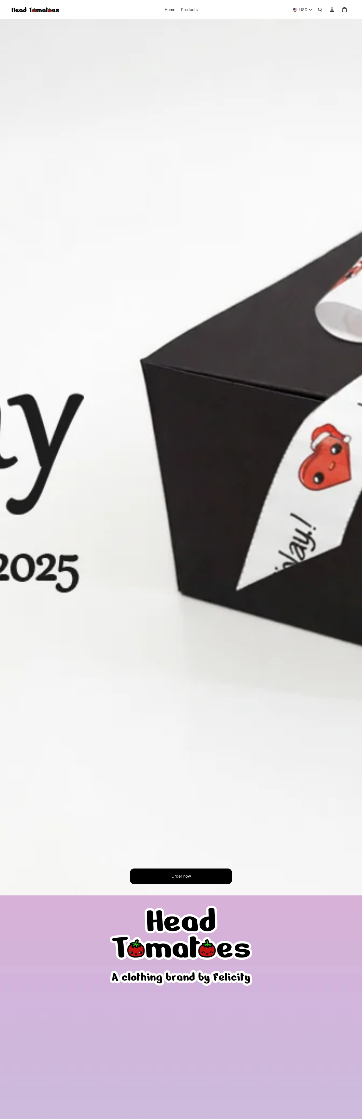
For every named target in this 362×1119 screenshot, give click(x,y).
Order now (181, 876)
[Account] (332, 9)
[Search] (320, 9)
